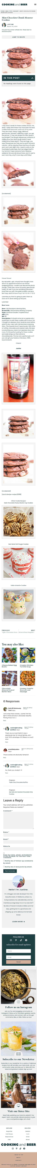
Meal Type (9, 11)
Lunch (27, 1134)
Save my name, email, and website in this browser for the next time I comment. (17, 856)
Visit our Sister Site (19, 1111)
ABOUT (18, 1157)
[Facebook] (26, 940)
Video (9, 1139)
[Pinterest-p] (16, 940)
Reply (4, 720)
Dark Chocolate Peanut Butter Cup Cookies (18, 503)
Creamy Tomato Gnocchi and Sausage (26, 690)
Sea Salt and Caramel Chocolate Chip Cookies (21, 793)
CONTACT (18, 1160)
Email (6, 839)
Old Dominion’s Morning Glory (16, 308)
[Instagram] (10, 940)
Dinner (27, 1136)
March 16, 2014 (12, 26)
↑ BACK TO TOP (18, 1154)
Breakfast (28, 1131)
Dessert (16, 11)
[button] (35, 4)
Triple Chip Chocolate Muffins (18, 782)
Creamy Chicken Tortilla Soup (26, 666)
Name (6, 832)
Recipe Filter (9, 1131)
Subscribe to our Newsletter (18, 1059)
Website (6, 846)
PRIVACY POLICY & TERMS (9, 1164)
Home (2, 11)
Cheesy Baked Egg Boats (9, 666)
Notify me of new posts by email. (18, 867)
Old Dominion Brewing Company (21, 310)
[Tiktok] (21, 940)
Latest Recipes (9, 1134)
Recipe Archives (9, 1136)
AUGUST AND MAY (21, 1166)
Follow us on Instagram (18, 1007)
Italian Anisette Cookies (18, 585)
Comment (8, 811)
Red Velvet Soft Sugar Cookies (18, 544)
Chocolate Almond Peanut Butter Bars (8, 690)
